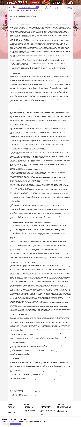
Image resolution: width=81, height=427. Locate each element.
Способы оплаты (43, 408)
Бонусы (41, 414)
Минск (62, 7)
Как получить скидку (60, 408)
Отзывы (58, 410)
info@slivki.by (10, 408)
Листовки (22, 10)
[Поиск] (37, 7)
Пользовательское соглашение (29, 410)
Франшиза (26, 408)
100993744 (14, 390)
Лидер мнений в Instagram (28, 407)
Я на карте (17, 10)
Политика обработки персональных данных (64, 407)
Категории (11, 10)
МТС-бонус (40, 10)
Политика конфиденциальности (45, 406)
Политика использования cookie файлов (64, 406)
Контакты (26, 411)
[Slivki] (12, 7)
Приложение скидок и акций (62, 411)
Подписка (35, 10)
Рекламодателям (27, 406)
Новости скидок (28, 10)
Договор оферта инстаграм (45, 407)
